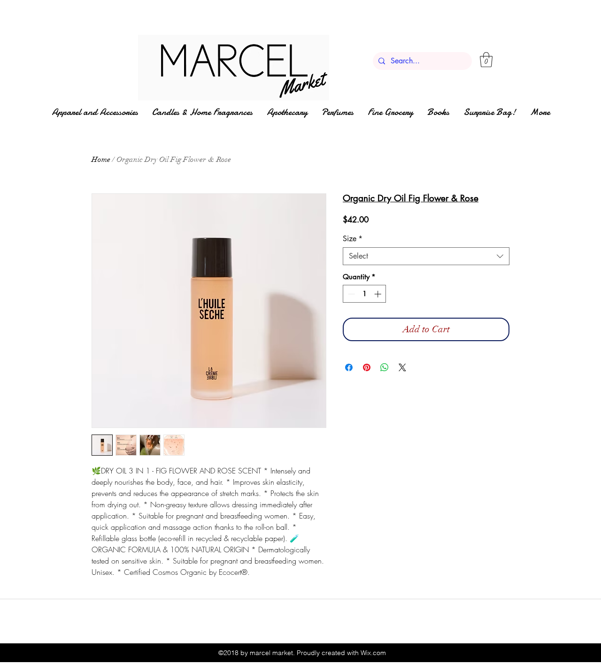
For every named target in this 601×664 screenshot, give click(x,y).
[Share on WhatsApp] (384, 367)
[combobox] (426, 256)
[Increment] (378, 294)
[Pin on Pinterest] (366, 367)
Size (352, 239)
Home (101, 159)
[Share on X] (402, 367)
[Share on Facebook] (348, 367)
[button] (486, 59)
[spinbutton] (364, 294)
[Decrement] (350, 294)
